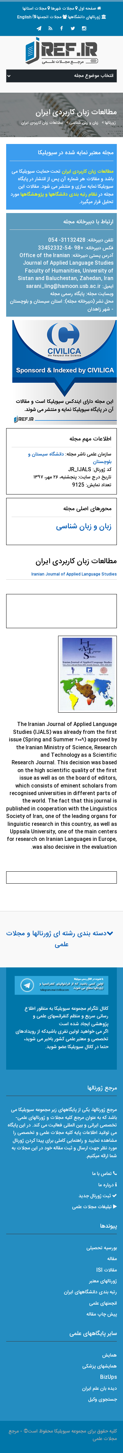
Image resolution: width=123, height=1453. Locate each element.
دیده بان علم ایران (99, 1389)
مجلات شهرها (62, 8)
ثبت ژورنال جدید (95, 1196)
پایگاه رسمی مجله (67, 294)
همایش (109, 1355)
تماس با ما (102, 1174)
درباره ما (106, 1185)
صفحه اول (87, 8)
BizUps (108, 1377)
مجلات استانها (34, 8)
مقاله (112, 1259)
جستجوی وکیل (102, 1400)
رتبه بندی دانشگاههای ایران (90, 1292)
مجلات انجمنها (49, 17)
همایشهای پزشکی (99, 1366)
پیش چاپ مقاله (101, 1314)
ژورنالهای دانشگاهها (84, 17)
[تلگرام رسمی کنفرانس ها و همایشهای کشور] (39, 29)
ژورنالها (110, 123)
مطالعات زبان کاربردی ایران (42, 123)
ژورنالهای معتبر (103, 1281)
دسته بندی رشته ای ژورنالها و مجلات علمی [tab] (56, 939)
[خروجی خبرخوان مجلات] (50, 29)
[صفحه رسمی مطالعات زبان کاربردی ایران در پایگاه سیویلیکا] (64, 373)
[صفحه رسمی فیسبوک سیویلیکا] (61, 29)
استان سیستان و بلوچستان (37, 302)
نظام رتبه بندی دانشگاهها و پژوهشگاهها (58, 194)
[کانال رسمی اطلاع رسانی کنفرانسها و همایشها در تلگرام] (61, 985)
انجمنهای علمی (103, 1303)
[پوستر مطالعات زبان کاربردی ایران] (87, 676)
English (24, 17)
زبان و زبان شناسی (83, 123)
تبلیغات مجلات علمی (92, 1207)
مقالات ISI (106, 1270)
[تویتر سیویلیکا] (73, 29)
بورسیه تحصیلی (101, 1248)
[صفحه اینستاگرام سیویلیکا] (84, 29)
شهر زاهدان (98, 309)
